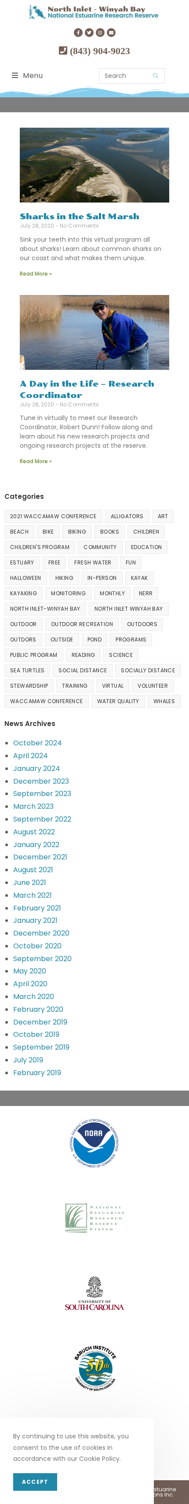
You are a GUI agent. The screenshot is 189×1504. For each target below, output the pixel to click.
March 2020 (33, 997)
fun (131, 562)
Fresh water (92, 562)
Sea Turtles (27, 670)
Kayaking (23, 593)
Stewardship (29, 685)
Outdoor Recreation (82, 624)
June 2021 (29, 882)
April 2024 (30, 756)
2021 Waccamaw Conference (53, 516)
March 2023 (33, 806)
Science (121, 655)
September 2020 (42, 959)
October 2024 (37, 743)
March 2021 (32, 895)
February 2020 (38, 1009)
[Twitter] (89, 32)
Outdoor (23, 624)
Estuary (22, 562)
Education (146, 547)
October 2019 (36, 1034)
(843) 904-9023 (98, 50)
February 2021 (37, 908)
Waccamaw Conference (46, 701)
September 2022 (42, 819)
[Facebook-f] (78, 32)
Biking (77, 531)
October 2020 (37, 946)
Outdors (23, 639)
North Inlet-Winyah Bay (45, 608)
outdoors (142, 624)
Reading (83, 655)
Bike (48, 531)
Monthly (112, 593)
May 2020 (29, 971)
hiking (64, 578)
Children (146, 531)
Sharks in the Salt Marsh (79, 216)
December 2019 (40, 1022)
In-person (102, 578)
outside (62, 639)
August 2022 (34, 832)
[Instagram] (100, 32)
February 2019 (37, 1073)
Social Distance (82, 670)
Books (109, 531)
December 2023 (41, 781)
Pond (94, 639)
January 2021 (35, 920)
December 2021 (40, 857)
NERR (146, 593)
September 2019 (41, 1047)
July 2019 (28, 1060)
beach (19, 531)
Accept (35, 1482)
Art (163, 516)
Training (74, 685)
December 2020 (41, 933)
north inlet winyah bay (128, 608)
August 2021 (33, 870)
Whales (164, 701)
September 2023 (42, 794)
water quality (118, 701)
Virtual (113, 685)
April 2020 (30, 984)
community (100, 547)
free (54, 562)
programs (131, 639)
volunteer (153, 685)
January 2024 (36, 768)
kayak (139, 578)
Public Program (34, 655)
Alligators (127, 516)
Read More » (36, 273)
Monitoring (68, 593)
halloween (25, 578)
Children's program (39, 547)
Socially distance (148, 670)
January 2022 (36, 845)
